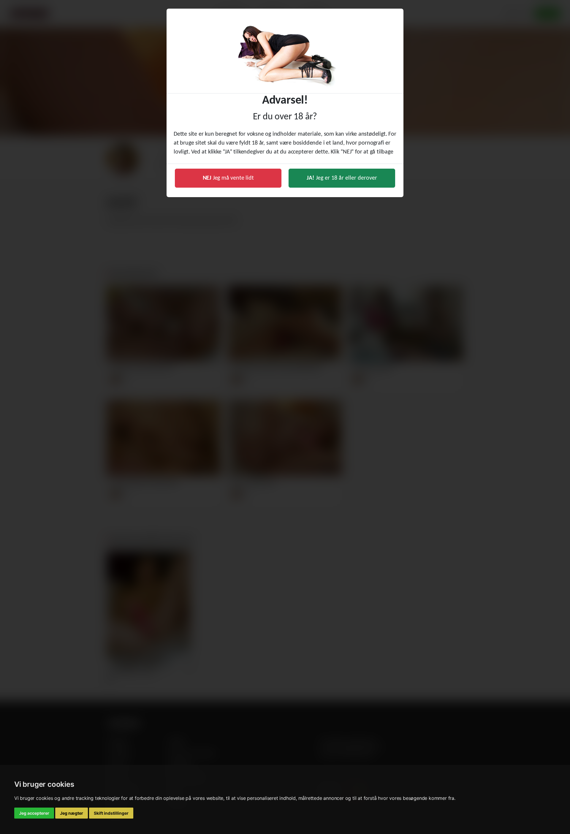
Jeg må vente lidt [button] (228, 178)
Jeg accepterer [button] (34, 813)
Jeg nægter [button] (71, 813)
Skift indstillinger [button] (111, 813)
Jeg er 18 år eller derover (342, 178)
